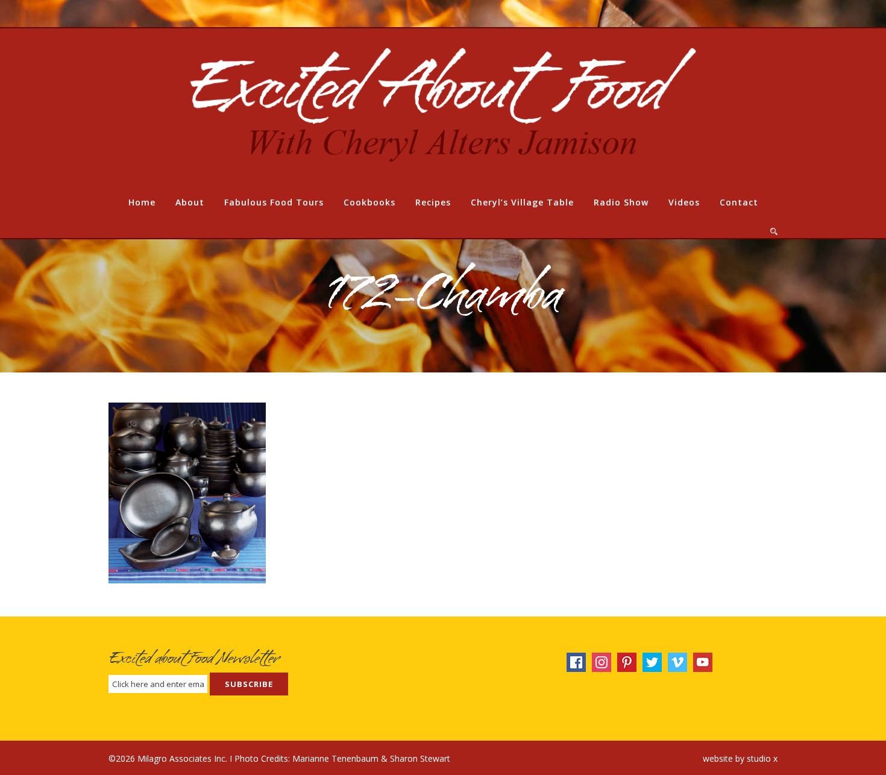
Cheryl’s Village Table (522, 202)
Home (142, 202)
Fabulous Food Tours (274, 202)
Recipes (433, 202)
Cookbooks (369, 202)
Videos (684, 202)
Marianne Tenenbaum (335, 758)
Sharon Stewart (420, 758)
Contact (739, 202)
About (189, 202)
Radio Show (621, 202)
